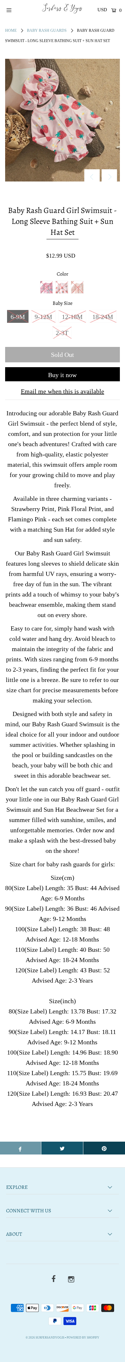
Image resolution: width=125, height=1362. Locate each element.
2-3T (62, 332)
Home (11, 30)
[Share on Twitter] (62, 1148)
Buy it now (62, 374)
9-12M (43, 316)
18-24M (102, 316)
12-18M (72, 316)
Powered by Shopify (83, 1337)
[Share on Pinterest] (104, 1148)
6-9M (18, 316)
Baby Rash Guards (47, 30)
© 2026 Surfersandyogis (45, 1337)
